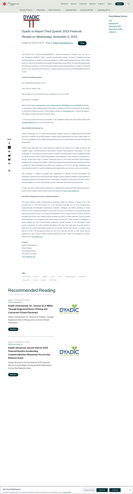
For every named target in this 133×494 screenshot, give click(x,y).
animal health (82, 276)
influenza (35, 280)
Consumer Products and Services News (26, 10)
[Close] (130, 490)
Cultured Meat (26, 280)
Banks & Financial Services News (55, 10)
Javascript (112, 32)
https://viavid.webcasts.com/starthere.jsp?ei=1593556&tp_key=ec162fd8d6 (56, 105)
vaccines (52, 276)
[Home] (11, 3)
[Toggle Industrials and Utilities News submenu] (95, 10)
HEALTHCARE (52, 280)
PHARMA (44, 276)
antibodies (36, 276)
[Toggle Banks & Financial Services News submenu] (64, 10)
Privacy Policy (67, 492)
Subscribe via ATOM (115, 29)
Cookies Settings (89, 490)
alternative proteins (71, 276)
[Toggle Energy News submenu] (47, 10)
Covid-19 (60, 276)
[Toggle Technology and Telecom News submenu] (112, 10)
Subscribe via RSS (115, 26)
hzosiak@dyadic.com (28, 122)
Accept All (115, 490)
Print (110, 21)
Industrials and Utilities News (87, 10)
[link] (64, 4)
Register (119, 4)
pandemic (43, 280)
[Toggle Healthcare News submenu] (78, 10)
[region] (66, 490)
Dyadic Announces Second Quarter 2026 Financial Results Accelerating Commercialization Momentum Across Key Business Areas (29, 353)
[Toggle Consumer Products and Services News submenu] (35, 10)
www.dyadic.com (68, 111)
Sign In (110, 4)
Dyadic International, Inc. (63, 43)
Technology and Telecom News (104, 10)
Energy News (41, 10)
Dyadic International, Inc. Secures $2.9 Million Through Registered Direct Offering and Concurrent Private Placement (30, 309)
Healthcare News (71, 10)
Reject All (102, 490)
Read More (13, 329)
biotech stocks (26, 276)
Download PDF (113, 23)
